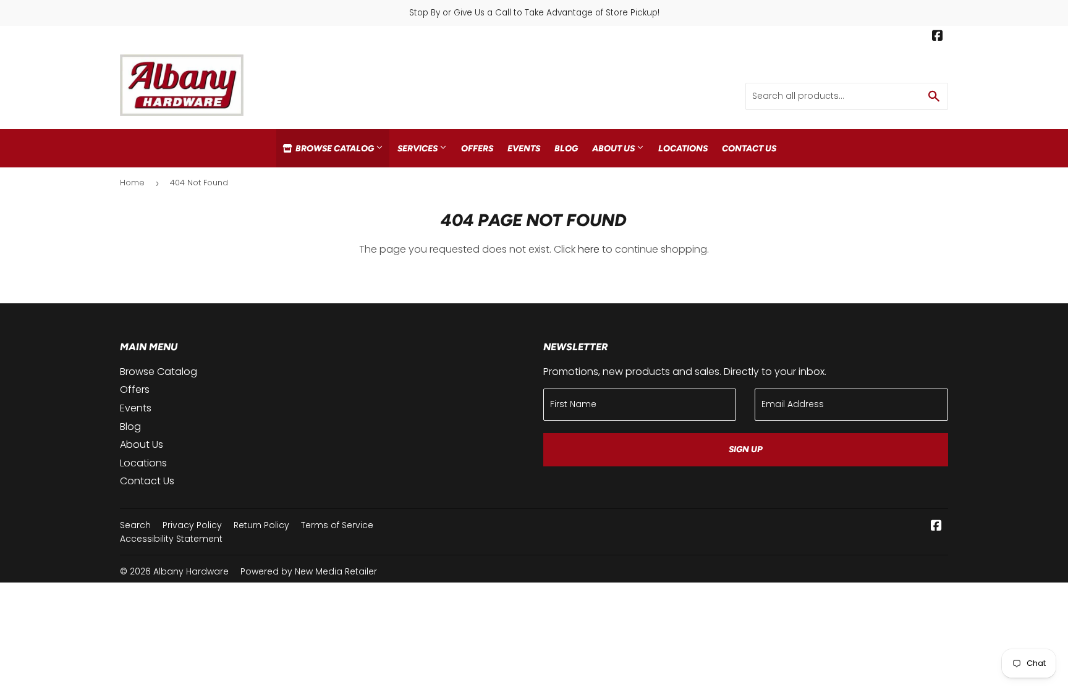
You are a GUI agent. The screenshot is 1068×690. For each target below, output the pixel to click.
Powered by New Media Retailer (308, 571)
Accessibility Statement (171, 538)
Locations (683, 148)
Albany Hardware (191, 571)
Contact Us (749, 148)
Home (132, 182)
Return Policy (261, 525)
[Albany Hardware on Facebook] (937, 37)
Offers (477, 148)
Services (418, 148)
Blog (566, 148)
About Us (614, 148)
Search (135, 525)
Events (523, 148)
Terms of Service (337, 525)
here (589, 249)
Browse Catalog (335, 148)
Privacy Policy (192, 525)
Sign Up (746, 449)
